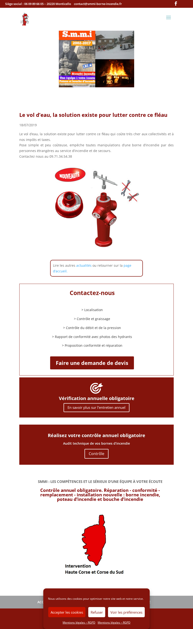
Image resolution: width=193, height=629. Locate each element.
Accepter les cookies (67, 612)
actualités (84, 265)
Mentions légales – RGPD (79, 623)
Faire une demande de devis (92, 362)
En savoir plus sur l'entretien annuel (96, 407)
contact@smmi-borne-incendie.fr (98, 4)
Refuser (97, 612)
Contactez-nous (92, 293)
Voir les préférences (126, 612)
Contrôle (96, 453)
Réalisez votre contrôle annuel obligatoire (96, 435)
